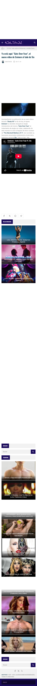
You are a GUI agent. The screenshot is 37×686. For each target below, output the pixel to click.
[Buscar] (34, 42)
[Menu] (2, 42)
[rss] (22, 671)
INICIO (5, 682)
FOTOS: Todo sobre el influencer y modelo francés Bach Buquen (21, 48)
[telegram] (21, 216)
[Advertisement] (18, 20)
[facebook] (4, 216)
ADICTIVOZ (8, 61)
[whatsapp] (15, 216)
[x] (9, 216)
